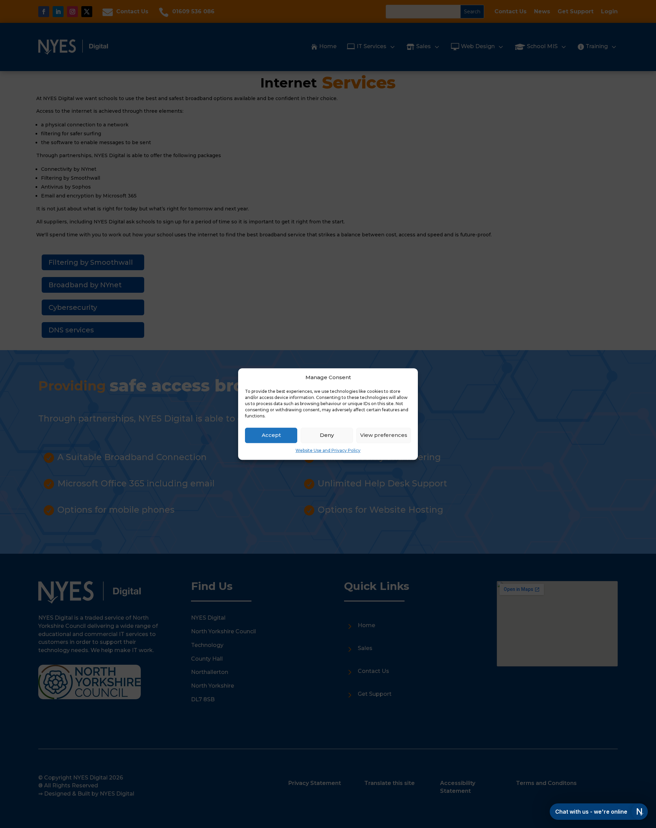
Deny (327, 435)
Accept (271, 435)
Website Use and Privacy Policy (328, 450)
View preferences (383, 435)
